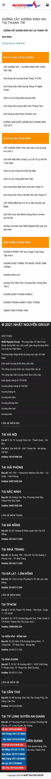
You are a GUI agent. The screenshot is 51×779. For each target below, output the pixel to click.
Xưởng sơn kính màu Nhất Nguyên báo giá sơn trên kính (25, 228)
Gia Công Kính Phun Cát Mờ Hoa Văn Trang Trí (25, 195)
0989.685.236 (15, 626)
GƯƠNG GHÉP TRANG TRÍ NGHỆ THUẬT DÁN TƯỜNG (25, 265)
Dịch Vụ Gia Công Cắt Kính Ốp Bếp (20, 171)
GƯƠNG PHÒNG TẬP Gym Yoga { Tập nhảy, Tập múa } (24, 254)
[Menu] (3, 4)
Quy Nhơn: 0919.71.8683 (13, 754)
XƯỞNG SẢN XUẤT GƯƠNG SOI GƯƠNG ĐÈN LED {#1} (25, 124)
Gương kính (6, 414)
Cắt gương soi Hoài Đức (13, 43)
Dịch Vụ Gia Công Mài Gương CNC (19, 98)
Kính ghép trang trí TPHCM (14, 380)
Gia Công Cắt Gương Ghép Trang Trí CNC (22, 78)
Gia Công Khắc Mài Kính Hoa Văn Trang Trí (23, 187)
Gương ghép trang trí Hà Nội (14, 386)
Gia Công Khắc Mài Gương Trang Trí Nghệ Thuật (23, 88)
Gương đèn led (8, 408)
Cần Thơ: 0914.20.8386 (13, 768)
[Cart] (47, 5)
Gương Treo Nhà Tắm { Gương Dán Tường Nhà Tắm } (25, 285)
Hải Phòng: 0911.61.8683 (14, 734)
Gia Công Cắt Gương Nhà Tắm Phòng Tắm (23, 106)
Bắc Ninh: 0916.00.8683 (14, 739)
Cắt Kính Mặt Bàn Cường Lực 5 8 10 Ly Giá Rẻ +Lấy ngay (25, 161)
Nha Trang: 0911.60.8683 (13, 758)
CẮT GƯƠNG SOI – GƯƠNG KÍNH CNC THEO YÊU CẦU (24, 69)
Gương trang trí (8, 391)
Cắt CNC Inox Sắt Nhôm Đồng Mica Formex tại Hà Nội (24, 216)
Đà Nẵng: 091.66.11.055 (13, 749)
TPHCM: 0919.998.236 (12, 745)
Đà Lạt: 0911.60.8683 (12, 763)
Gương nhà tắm (8, 397)
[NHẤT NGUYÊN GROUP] (26, 4)
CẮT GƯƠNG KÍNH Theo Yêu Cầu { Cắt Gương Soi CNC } (25, 150)
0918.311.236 (15, 649)
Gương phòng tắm (9, 403)
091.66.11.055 (16, 539)
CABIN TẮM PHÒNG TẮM (16, 310)
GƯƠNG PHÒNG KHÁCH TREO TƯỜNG (22, 302)
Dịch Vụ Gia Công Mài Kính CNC (18, 179)
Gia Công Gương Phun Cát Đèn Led (20, 114)
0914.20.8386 (15, 706)
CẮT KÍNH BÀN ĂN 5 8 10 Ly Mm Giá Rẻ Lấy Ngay (24, 205)
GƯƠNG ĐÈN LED (12, 275)
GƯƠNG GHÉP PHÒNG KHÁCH (18, 294)
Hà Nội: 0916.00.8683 (12, 729)
